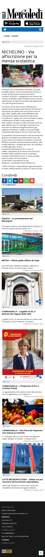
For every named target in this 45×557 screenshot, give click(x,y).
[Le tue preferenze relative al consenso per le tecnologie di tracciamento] (41, 553)
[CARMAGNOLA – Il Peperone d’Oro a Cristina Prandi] (22, 354)
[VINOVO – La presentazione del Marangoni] (22, 200)
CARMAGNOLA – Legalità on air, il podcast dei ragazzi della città (18, 312)
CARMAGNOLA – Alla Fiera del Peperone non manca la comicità (22, 431)
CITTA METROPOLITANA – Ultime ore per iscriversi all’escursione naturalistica (22, 480)
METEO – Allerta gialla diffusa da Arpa (20, 260)
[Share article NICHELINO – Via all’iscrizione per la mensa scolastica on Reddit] (31, 180)
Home (7, 36)
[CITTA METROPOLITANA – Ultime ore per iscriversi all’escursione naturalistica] (22, 458)
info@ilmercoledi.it (8, 543)
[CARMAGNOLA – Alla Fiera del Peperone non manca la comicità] (22, 412)
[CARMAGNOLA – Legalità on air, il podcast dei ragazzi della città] (22, 289)
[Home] (4, 29)
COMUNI (15, 36)
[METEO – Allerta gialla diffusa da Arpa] (22, 244)
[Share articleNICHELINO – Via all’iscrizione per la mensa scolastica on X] (10, 180)
